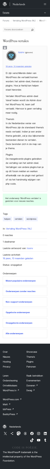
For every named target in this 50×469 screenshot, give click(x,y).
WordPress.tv (11, 390)
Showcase (31, 351)
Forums (6, 12)
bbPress (8, 409)
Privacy (6, 366)
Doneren (32, 385)
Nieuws (6, 356)
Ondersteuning (10, 380)
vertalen (18, 219)
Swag (30, 390)
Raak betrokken (34, 375)
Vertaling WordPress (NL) (24, 20)
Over (5, 351)
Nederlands (15, 426)
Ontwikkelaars (10, 385)
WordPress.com (12, 399)
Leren (5, 375)
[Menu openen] (45, 4)
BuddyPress (10, 414)
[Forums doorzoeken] (32, 29)
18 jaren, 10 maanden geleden (19, 66)
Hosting (7, 361)
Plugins (29, 361)
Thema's (30, 356)
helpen (7, 219)
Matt (7, 404)
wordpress (31, 219)
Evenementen (33, 380)
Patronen (31, 366)
